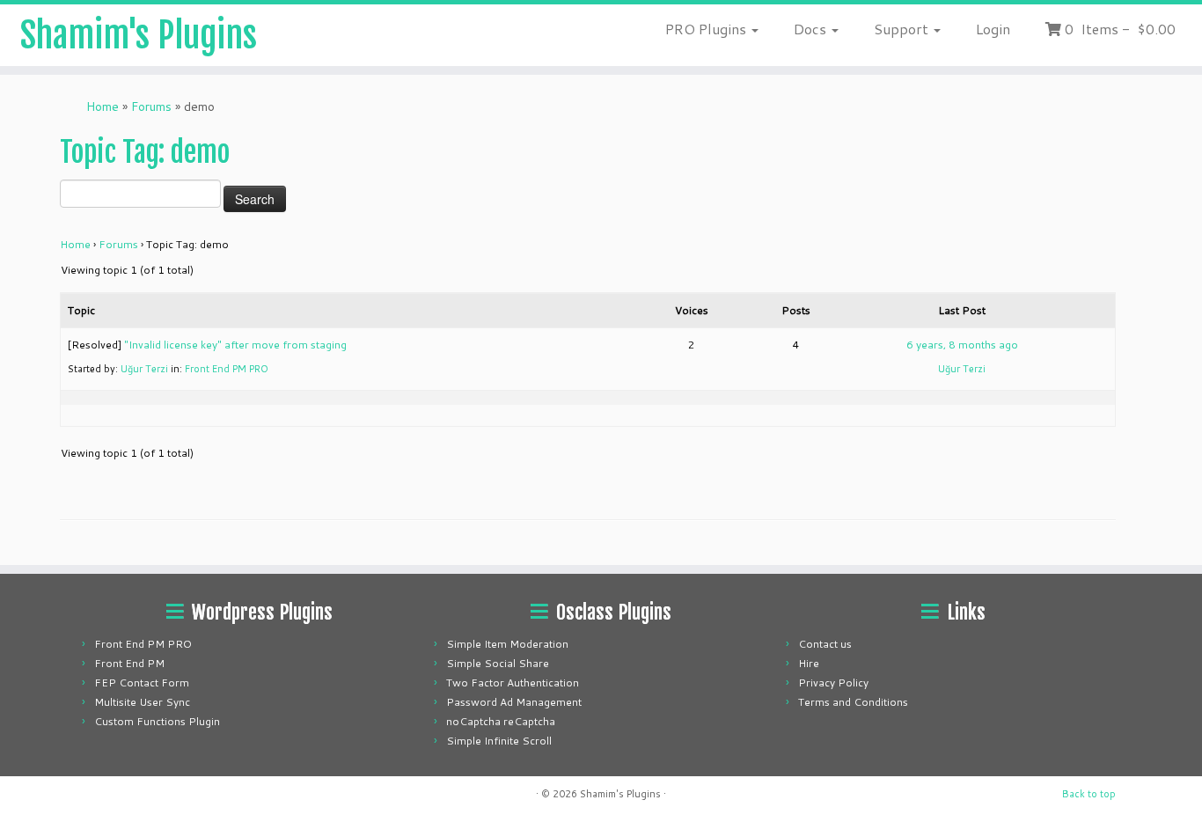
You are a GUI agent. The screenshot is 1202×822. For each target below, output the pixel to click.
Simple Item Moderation (507, 643)
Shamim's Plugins (138, 35)
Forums (151, 106)
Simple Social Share (497, 663)
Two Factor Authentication (512, 682)
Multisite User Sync (142, 701)
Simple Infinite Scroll (499, 740)
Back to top (1089, 794)
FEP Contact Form (141, 682)
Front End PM (129, 663)
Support (903, 28)
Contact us (825, 643)
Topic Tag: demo (145, 152)
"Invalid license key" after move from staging (235, 344)
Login (993, 28)
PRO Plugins (707, 28)
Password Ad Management (514, 701)
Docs (812, 28)
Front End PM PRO (226, 369)
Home (102, 106)
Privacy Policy (833, 682)
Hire (808, 663)
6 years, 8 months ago (962, 344)
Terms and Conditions (853, 701)
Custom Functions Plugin (157, 721)
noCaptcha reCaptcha (500, 721)
